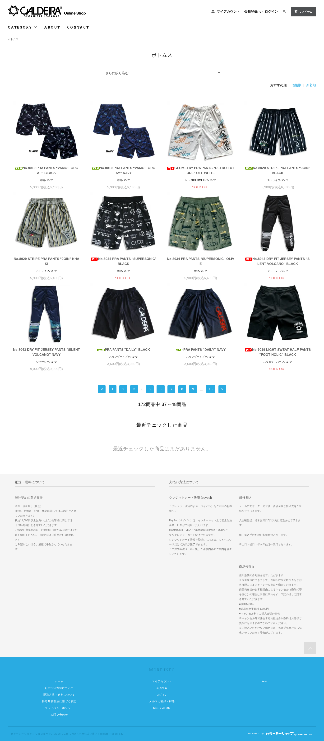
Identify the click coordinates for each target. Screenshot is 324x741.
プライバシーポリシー (59, 708)
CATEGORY (21, 27)
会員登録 (251, 11)
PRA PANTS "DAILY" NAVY (204, 349)
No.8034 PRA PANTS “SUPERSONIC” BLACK (127, 261)
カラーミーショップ (23, 733)
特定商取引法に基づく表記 (59, 701)
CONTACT (78, 27)
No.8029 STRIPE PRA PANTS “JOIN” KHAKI (46, 261)
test (264, 681)
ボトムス (13, 39)
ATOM (166, 708)
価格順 (296, 85)
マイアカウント (228, 11)
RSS (156, 708)
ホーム (59, 681)
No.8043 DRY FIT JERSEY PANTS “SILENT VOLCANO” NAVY (46, 352)
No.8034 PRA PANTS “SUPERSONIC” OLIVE (200, 261)
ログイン (271, 11)
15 (211, 389)
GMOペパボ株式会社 (82, 733)
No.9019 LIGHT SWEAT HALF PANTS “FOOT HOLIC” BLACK (281, 352)
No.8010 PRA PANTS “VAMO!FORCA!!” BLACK (50, 170)
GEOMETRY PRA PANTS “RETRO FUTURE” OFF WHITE (204, 170)
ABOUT (52, 27)
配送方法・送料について (59, 694)
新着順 (311, 85)
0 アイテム (306, 11)
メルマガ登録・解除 (162, 701)
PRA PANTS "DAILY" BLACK (127, 349)
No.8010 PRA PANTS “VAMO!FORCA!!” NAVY (127, 170)
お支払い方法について (59, 688)
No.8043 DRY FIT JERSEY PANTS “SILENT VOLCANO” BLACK (281, 261)
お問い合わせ (59, 714)
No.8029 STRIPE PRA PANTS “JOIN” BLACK (281, 170)
